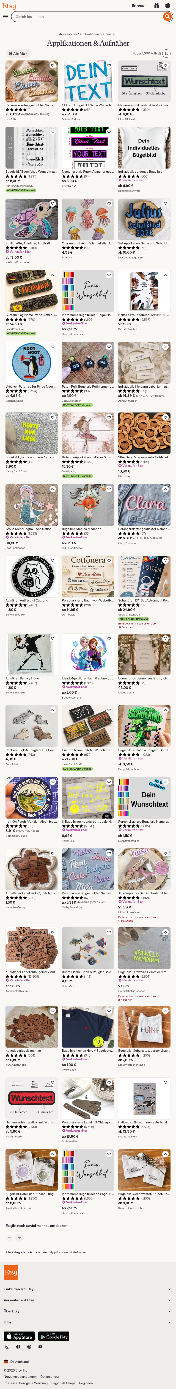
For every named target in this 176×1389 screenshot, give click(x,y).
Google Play (53, 1336)
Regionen (86, 1383)
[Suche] (167, 16)
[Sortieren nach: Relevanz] (166, 53)
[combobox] (86, 16)
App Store (19, 1336)
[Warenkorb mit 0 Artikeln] (167, 5)
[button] (16, 1361)
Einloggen (139, 5)
